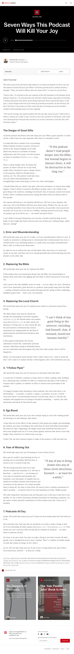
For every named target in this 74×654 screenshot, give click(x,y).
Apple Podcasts (45, 71)
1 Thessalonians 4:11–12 (55, 527)
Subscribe (65, 640)
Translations (47, 649)
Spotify (61, 71)
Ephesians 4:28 (39, 527)
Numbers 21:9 (25, 157)
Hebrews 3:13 (17, 322)
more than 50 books (28, 563)
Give (68, 649)
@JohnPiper (15, 558)
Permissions (55, 649)
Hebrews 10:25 (9, 319)
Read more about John (11, 565)
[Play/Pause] (5, 40)
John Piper (6, 558)
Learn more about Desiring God (18, 638)
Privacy (62, 649)
